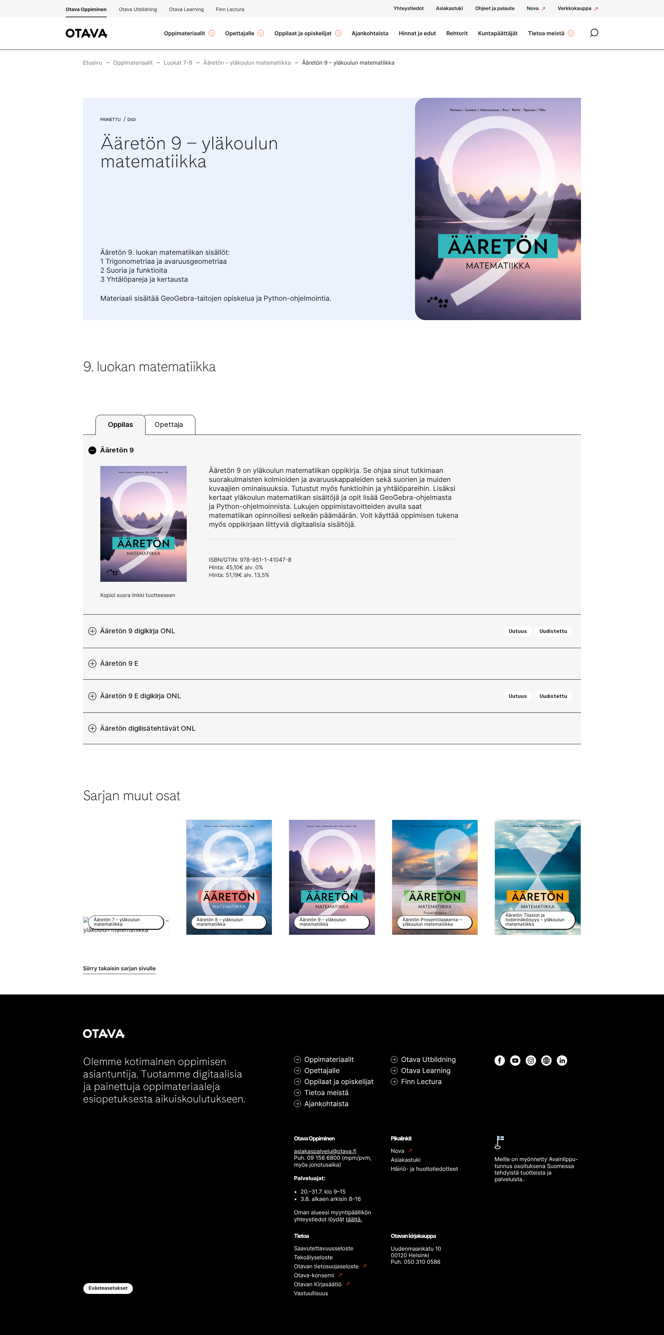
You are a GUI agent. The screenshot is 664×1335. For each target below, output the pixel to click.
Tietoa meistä (326, 1093)
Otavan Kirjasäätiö (318, 1284)
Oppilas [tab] (120, 424)
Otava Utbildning (138, 9)
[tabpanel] (332, 590)
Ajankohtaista (326, 1104)
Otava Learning (186, 9)
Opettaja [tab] (169, 424)
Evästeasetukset (108, 1288)
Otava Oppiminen (86, 9)
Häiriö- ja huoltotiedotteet (424, 1168)
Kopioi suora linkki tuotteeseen (137, 595)
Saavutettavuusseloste (323, 1248)
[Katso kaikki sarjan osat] (498, 208)
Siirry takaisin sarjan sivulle (119, 968)
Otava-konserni (314, 1275)
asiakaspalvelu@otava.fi (325, 1151)
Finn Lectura (230, 9)
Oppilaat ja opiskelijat (339, 1081)
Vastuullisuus (311, 1293)
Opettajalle (322, 1070)
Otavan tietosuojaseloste (327, 1266)
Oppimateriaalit (329, 1059)
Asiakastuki (406, 1159)
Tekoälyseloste (313, 1257)
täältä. (354, 1219)
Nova (398, 1151)
